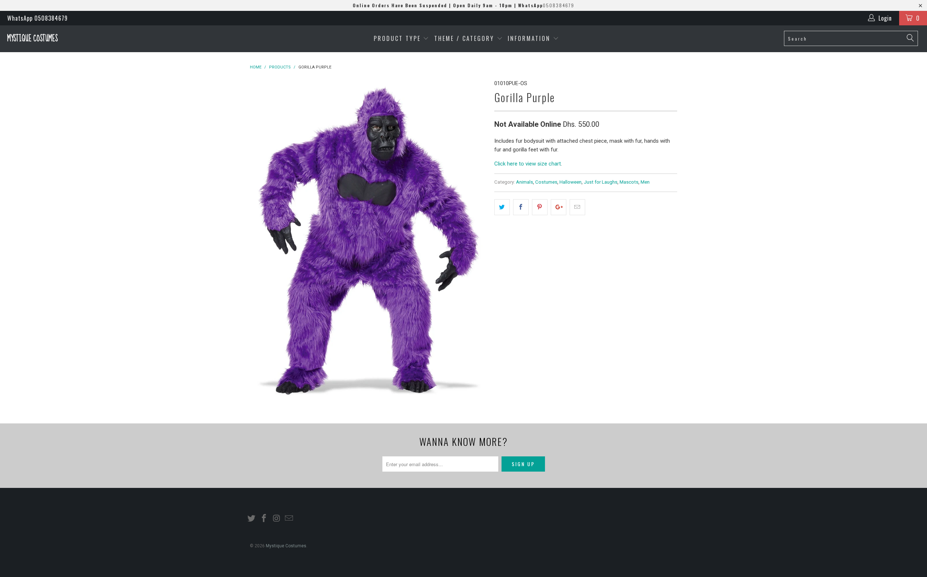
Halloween (570, 182)
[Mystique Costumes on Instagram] (276, 518)
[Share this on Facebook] (521, 207)
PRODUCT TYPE (398, 38)
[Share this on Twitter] (502, 207)
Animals (524, 182)
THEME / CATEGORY (464, 38)
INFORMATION (530, 38)
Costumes (546, 182)
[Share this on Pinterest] (540, 207)
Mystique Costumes (32, 39)
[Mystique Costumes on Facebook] (264, 518)
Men (645, 182)
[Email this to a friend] (577, 207)
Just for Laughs (600, 182)
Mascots (629, 182)
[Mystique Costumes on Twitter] (251, 518)
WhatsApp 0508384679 (37, 18)
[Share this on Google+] (558, 207)
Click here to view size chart (527, 163)
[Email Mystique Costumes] (289, 518)
